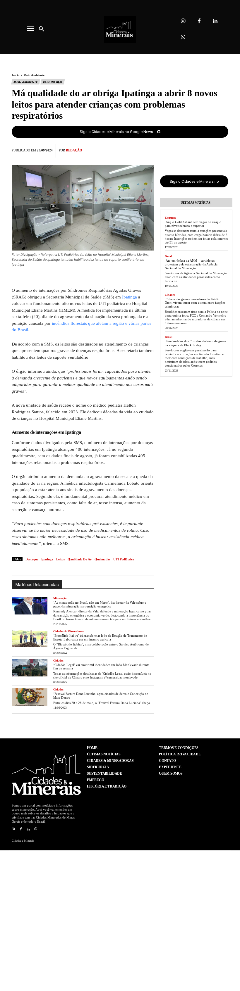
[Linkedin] (215, 21)
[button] (42, 29)
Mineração (59, 598)
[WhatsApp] (222, 150)
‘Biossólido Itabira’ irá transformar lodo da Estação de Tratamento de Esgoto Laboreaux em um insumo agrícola (100, 637)
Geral (168, 256)
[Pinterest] (209, 150)
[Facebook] (199, 21)
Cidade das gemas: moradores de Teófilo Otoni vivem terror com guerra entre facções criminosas (195, 302)
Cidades (58, 660)
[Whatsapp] (183, 37)
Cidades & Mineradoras (68, 631)
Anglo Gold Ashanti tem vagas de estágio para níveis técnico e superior (193, 223)
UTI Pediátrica (123, 559)
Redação (74, 150)
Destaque (31, 559)
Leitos (60, 559)
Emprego (170, 217)
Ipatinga (129, 297)
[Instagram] (183, 21)
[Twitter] (195, 150)
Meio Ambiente (33, 75)
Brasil (168, 337)
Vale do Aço (52, 82)
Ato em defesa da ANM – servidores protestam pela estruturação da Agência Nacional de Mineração (191, 264)
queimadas (102, 559)
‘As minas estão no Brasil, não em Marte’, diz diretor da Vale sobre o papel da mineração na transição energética (99, 604)
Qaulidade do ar (80, 559)
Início (16, 75)
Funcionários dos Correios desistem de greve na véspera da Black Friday (195, 343)
